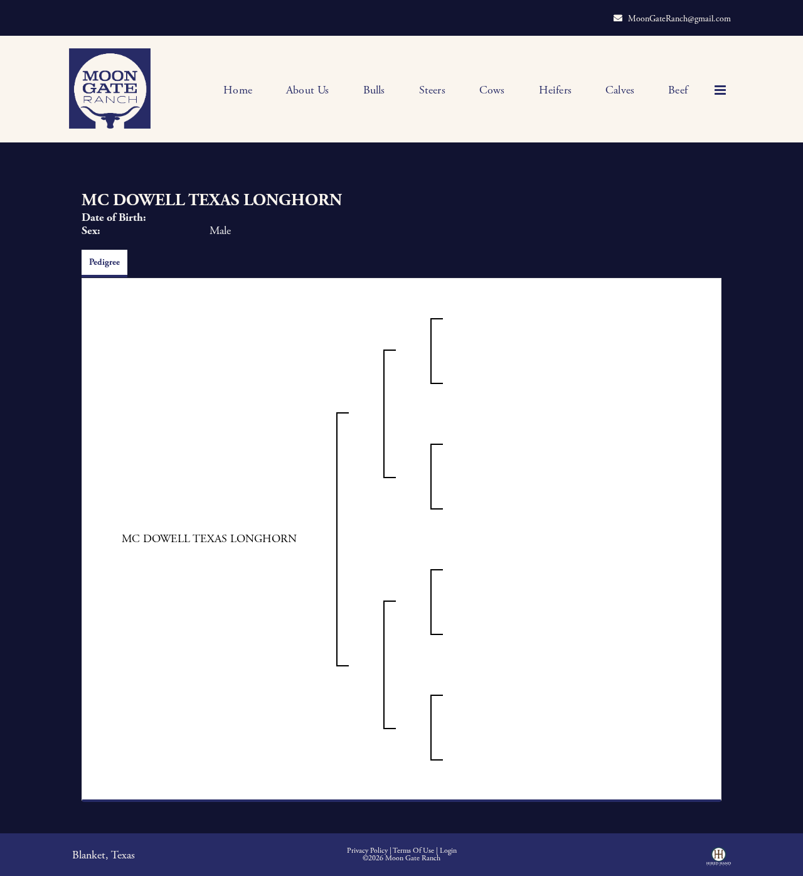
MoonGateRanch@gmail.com (679, 18)
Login (448, 850)
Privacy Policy (367, 850)
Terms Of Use (413, 850)
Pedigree (104, 262)
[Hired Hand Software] (718, 861)
